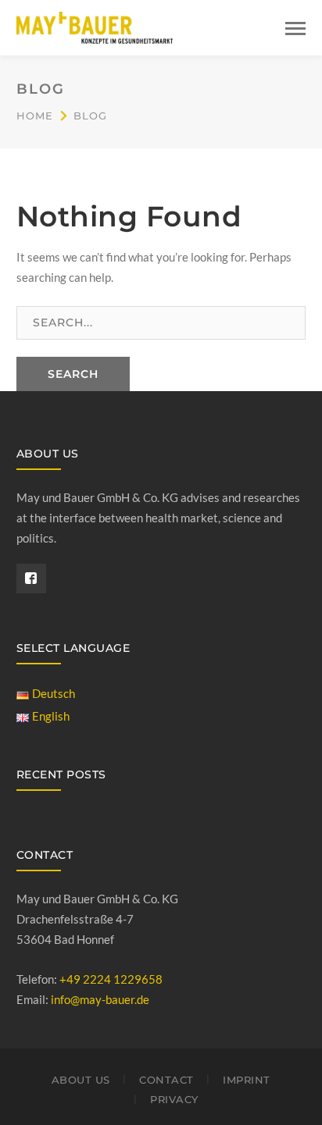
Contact (166, 1079)
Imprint (246, 1079)
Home (34, 115)
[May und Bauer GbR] (94, 26)
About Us (81, 1079)
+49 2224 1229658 (111, 979)
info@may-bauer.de (100, 999)
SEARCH (73, 374)
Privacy (174, 1099)
